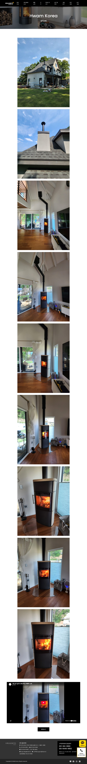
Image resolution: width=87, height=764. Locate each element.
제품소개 (34, 3)
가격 (40, 3)
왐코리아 (18, 3)
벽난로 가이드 (47, 3)
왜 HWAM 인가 (26, 3)
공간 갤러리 (56, 3)
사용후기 (64, 3)
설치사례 (71, 3)
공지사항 (78, 3)
